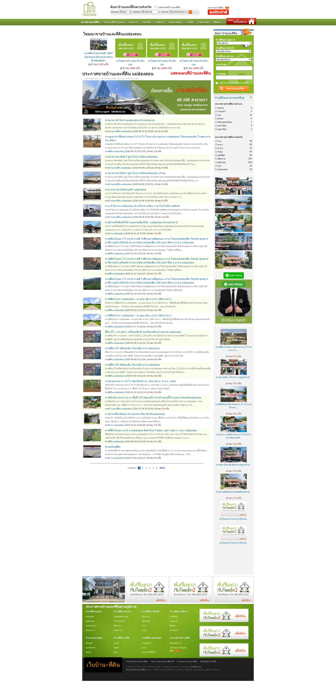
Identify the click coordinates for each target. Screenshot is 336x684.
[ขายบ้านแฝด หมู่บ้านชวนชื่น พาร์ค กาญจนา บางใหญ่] (103, 602)
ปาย (219, 115)
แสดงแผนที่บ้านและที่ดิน (169, 7)
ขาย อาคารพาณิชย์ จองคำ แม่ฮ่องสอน (125, 189)
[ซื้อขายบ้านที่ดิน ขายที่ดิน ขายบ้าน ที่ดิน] (89, 16)
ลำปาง (220, 148)
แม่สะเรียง (222, 129)
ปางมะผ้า (222, 111)
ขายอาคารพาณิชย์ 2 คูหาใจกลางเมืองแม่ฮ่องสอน (131, 156)
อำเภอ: (165, 12)
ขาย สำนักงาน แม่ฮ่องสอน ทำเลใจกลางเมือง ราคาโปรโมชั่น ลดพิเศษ (142, 206)
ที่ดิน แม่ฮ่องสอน (116, 151)
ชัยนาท (117, 625)
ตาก (144, 647)
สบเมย (220, 119)
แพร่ (219, 166)
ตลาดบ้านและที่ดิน (90, 22)
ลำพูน (220, 152)
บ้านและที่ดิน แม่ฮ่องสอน (120, 131)
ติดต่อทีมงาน (176, 643)
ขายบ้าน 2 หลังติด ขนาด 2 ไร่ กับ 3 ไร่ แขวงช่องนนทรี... (233, 436)
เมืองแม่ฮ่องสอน (225, 122)
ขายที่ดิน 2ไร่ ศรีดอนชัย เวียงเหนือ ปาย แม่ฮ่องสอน (132, 348)
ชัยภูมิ (172, 625)
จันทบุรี (89, 643)
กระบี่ (116, 643)
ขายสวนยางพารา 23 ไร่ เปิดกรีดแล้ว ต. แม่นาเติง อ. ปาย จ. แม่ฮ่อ (140, 381)
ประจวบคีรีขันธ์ (149, 652)
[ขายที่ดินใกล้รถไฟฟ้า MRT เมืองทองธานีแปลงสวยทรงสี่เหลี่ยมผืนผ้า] (98, 49)
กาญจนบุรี (146, 643)
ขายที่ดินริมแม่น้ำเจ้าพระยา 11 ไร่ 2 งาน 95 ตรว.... (233, 406)
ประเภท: (115, 12)
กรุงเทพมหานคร (121, 616)
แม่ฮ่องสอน (222, 169)
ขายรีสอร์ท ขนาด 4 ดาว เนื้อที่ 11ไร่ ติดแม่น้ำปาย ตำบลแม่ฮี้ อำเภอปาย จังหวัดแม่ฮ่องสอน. (153, 397)
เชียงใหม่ (222, 162)
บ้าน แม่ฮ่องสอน (116, 233)
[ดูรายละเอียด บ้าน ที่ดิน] (131, 57)
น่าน (219, 141)
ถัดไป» (162, 468)
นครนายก (118, 630)
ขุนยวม (221, 108)
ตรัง (115, 652)
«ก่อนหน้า (132, 468)
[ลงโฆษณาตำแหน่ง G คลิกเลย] (224, 621)
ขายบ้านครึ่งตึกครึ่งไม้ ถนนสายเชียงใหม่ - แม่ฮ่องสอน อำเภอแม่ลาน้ (141, 222)
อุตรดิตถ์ (221, 155)
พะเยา (220, 145)
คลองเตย (90, 616)
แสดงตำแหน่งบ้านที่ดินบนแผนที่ (233, 83)
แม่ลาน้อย (222, 126)
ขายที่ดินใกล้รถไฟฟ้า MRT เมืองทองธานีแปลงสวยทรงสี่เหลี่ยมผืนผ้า (98, 57)
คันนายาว (90, 630)
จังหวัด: (136, 12)
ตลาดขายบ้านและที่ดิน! (136, 670)
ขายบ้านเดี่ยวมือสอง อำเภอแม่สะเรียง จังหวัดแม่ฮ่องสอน (135, 414)
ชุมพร (116, 647)
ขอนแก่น (174, 621)
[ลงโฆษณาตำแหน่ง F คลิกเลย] (147, 602)
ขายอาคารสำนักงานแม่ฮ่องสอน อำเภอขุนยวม (130, 120)
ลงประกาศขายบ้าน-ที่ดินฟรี (162, 661)
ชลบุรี (88, 652)
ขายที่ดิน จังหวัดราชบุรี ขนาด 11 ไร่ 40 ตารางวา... (233, 348)
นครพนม (174, 630)
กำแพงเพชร (119, 621)
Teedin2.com (195, 667)
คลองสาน (90, 621)
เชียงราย (221, 159)
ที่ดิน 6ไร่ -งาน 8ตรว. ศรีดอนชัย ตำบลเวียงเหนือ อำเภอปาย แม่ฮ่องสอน (143, 331)
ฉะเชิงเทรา (91, 647)
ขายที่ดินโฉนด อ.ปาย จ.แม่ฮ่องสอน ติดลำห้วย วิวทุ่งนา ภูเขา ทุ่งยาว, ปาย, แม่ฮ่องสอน (151, 430)
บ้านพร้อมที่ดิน (113, 446)
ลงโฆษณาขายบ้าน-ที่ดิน (187, 661)
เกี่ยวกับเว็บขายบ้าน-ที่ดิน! (137, 661)
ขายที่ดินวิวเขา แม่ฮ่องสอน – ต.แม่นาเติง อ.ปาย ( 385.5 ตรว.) (138, 299)
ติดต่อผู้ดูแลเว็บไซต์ (208, 661)
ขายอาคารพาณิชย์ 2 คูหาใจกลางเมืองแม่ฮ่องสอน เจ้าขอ (135, 173)
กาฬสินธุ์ (173, 616)
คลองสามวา (91, 625)
